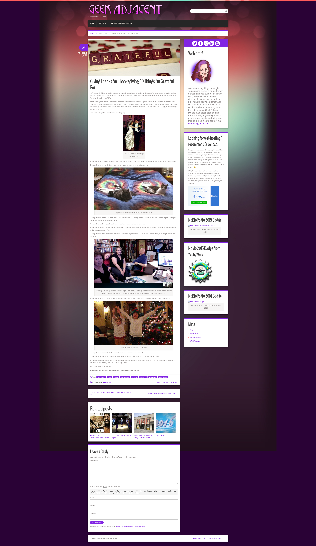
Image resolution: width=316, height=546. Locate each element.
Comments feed (195, 337)
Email (92, 506)
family (116, 377)
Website (93, 514)
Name (92, 497)
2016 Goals (160, 435)
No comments (97, 382)
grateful (134, 377)
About (100, 24)
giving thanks (125, 377)
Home (92, 23)
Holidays (142, 377)
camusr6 (108, 382)
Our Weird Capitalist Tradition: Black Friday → (162, 394)
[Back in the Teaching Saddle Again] (122, 423)
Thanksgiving (163, 377)
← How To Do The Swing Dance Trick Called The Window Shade (110, 394)
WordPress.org (195, 341)
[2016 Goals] (166, 423)
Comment (94, 461)
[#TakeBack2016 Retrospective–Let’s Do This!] (100, 423)
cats (110, 377)
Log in (192, 330)
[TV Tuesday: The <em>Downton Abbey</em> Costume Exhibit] (144, 423)
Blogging (165, 382)
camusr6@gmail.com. (199, 123)
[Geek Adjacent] (125, 9)
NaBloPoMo (152, 377)
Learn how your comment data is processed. (131, 527)
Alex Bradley (101, 377)
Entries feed (194, 334)
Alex (96, 33)
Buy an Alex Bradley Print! (119, 24)
